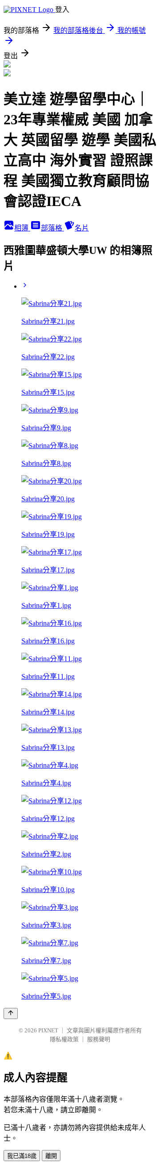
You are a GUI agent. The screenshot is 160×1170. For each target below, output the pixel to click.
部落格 (52, 228)
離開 (51, 1156)
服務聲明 (98, 1039)
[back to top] (11, 1013)
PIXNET (48, 1030)
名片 (82, 228)
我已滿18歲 (21, 1156)
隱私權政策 (64, 1039)
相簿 (22, 228)
